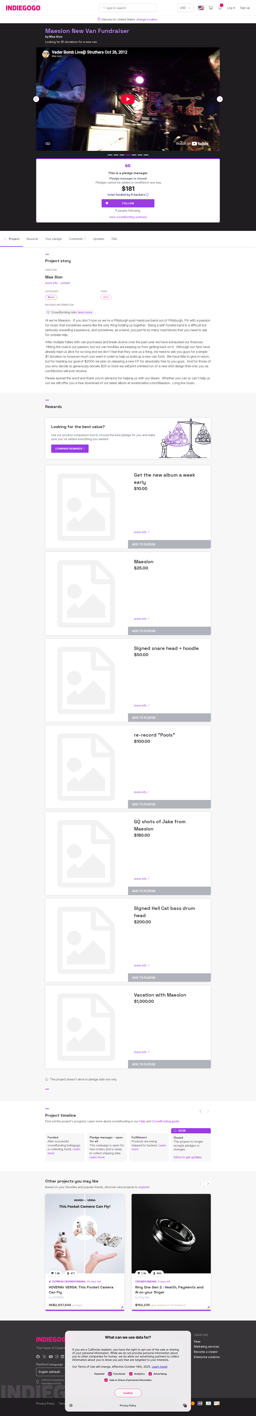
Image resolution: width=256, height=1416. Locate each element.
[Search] (104, 7)
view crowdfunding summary (128, 217)
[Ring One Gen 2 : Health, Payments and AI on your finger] (171, 1233)
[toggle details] (124, 1309)
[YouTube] (51, 1357)
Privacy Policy (45, 1403)
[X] (44, 1357)
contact (65, 283)
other (106, 297)
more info (51, 283)
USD (183, 7)
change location (146, 19)
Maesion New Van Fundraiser (87, 31)
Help (142, 1121)
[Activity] (220, 7)
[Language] (201, 8)
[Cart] (210, 7)
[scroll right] (220, 99)
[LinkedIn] (62, 1357)
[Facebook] (38, 1357)
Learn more (97, 1157)
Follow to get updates (188, 1157)
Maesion (143, 561)
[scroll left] (36, 99)
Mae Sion (55, 36)
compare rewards (69, 448)
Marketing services (206, 1346)
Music (51, 297)
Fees (197, 1341)
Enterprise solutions (207, 1357)
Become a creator (206, 1351)
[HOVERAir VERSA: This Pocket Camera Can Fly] (84, 1233)
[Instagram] (56, 1357)
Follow (128, 203)
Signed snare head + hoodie (166, 648)
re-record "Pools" (154, 735)
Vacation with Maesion (160, 995)
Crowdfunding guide (165, 1121)
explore (143, 1187)
